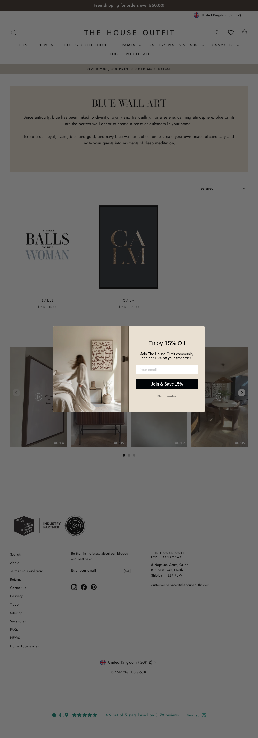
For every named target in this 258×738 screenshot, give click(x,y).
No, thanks (166, 396)
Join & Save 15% (167, 384)
